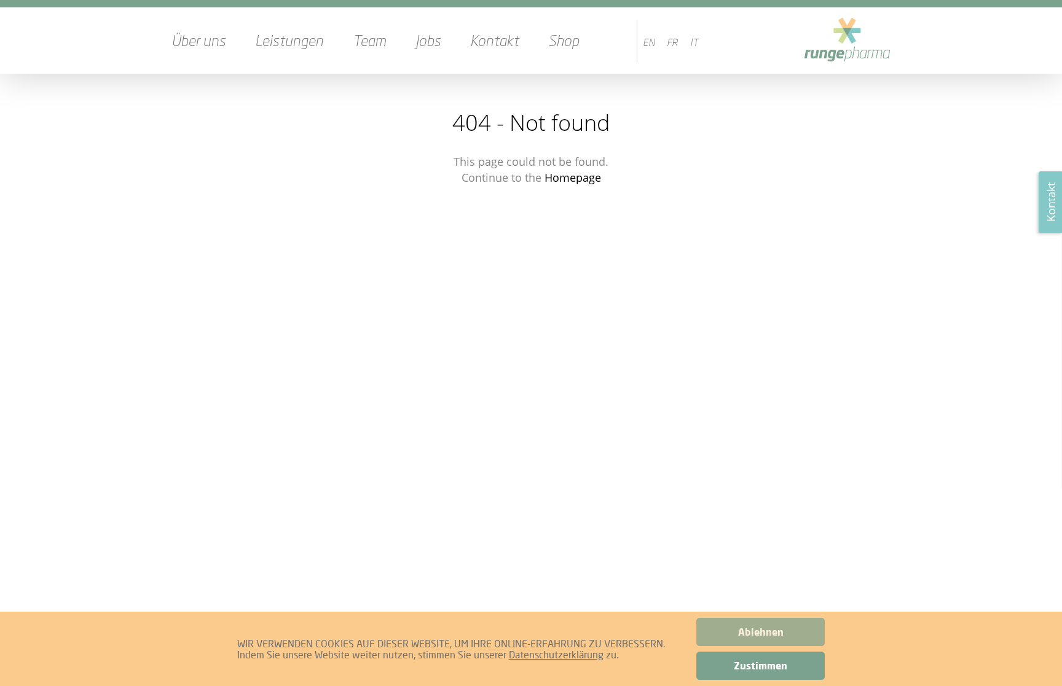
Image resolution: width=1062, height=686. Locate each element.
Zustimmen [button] (760, 666)
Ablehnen (761, 632)
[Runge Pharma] (847, 40)
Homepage (573, 177)
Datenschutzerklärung (556, 654)
